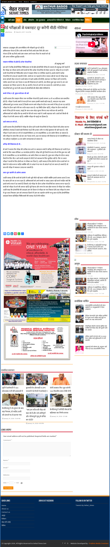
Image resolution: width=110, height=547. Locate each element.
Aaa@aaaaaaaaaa (83, 106)
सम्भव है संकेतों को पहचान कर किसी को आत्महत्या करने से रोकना (96, 177)
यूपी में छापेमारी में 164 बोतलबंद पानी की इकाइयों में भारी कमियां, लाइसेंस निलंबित (13, 391)
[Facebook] (90, 1)
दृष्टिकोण (31, 20)
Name (6, 460)
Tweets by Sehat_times (85, 505)
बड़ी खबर (11, 20)
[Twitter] (92, 1)
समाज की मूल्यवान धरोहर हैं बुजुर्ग (96, 167)
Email (5, 467)
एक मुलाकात (40, 20)
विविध (87, 20)
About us (26, 2)
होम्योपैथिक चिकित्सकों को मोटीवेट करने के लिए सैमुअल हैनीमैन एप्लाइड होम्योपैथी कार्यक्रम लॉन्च (91, 90)
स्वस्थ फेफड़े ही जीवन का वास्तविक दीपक (95, 139)
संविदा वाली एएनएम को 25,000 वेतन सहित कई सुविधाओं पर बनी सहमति (95, 338)
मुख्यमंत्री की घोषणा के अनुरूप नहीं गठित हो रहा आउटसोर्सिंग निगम (96, 347)
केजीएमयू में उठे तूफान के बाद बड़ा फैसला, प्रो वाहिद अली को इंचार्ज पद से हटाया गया (13, 412)
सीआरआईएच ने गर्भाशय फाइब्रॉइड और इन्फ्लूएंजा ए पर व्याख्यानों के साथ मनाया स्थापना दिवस (97, 226)
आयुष (18, 20)
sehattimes (8, 32)
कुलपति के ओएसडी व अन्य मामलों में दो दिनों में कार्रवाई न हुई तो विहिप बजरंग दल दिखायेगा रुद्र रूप (36, 393)
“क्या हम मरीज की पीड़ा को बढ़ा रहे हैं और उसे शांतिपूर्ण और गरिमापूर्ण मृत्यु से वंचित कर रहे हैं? (36, 414)
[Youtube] (94, 1)
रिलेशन (67, 20)
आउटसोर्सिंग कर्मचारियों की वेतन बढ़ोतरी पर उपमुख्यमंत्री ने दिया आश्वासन (95, 307)
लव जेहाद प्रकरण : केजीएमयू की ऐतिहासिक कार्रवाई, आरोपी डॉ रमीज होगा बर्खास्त (97, 280)
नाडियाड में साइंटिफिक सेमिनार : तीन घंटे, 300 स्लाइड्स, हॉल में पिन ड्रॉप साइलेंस (97, 237)
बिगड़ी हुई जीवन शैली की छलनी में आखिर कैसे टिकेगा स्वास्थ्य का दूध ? (97, 159)
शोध (24, 20)
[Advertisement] (37, 40)
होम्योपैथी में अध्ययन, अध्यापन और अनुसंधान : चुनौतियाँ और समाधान (96, 149)
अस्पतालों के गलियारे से (55, 20)
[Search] (107, 1)
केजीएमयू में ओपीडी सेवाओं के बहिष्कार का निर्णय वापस (61, 411)
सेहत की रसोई (6, 522)
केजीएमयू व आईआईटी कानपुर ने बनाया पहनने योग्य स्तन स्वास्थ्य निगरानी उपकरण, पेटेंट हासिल (97, 248)
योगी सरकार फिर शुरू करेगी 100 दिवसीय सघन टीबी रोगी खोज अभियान (60, 391)
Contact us (33, 2)
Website (6, 475)
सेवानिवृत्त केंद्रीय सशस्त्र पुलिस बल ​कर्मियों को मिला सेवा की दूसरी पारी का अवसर (96, 328)
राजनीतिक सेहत (78, 20)
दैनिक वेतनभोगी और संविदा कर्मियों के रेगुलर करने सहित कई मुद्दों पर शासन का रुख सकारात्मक (96, 317)
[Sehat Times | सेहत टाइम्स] (16, 10)
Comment (7, 440)
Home (20, 2)
